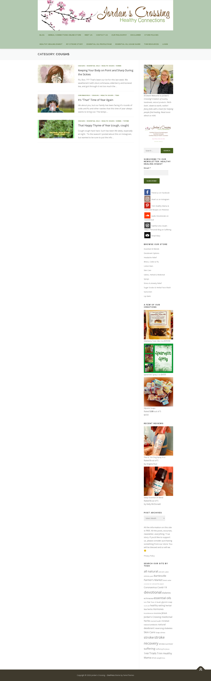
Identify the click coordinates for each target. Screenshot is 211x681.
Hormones (158, 609)
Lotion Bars (148, 266)
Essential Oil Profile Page (99, 44)
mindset (165, 620)
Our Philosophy (119, 35)
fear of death (156, 602)
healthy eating (157, 605)
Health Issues (108, 66)
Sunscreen (148, 292)
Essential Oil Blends (151, 249)
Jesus (164, 612)
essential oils (162, 598)
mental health (156, 621)
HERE (154, 115)
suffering (149, 648)
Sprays (146, 279)
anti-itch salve (163, 572)
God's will (147, 606)
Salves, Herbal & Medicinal (154, 275)
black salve (167, 580)
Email (147, 168)
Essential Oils (93, 66)
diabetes (166, 592)
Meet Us (88, 35)
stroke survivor (166, 643)
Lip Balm (147, 296)
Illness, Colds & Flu (151, 262)
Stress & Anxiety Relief (153, 283)
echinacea (148, 598)
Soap (158, 632)
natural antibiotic (151, 624)
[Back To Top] (200, 669)
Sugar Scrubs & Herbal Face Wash (157, 287)
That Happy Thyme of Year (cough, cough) (103, 125)
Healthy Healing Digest (51, 44)
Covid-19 (162, 587)
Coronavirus (84, 95)
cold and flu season (158, 584)
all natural (151, 571)
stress (162, 632)
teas (117, 95)
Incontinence (148, 613)
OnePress (111, 675)
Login (165, 44)
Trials (152, 653)
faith (145, 602)
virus (154, 657)
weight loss (161, 658)
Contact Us (102, 35)
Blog (42, 35)
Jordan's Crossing (152, 616)
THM (146, 653)
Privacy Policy (149, 556)
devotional (153, 592)
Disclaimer (136, 35)
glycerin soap (166, 602)
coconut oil (147, 584)
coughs (81, 66)
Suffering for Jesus (162, 649)
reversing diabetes (163, 628)
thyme (126, 121)
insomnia (157, 613)
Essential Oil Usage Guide (127, 44)
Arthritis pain (148, 576)
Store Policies (151, 35)
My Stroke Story (74, 44)
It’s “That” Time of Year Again (95, 100)
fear (149, 602)
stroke (149, 637)
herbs (118, 66)
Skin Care (147, 270)
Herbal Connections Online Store (64, 35)
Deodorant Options (151, 253)
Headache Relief (150, 257)
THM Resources (151, 44)
